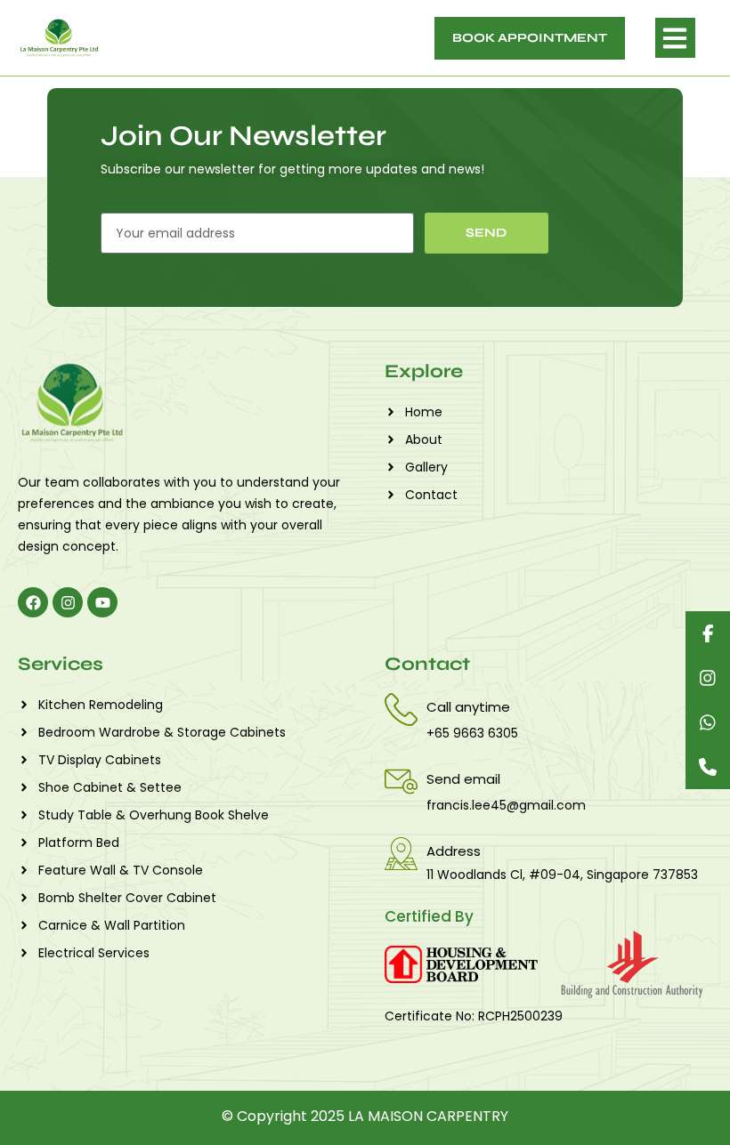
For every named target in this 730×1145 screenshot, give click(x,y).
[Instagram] (68, 602)
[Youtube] (102, 602)
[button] (675, 38)
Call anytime (468, 706)
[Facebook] (33, 602)
